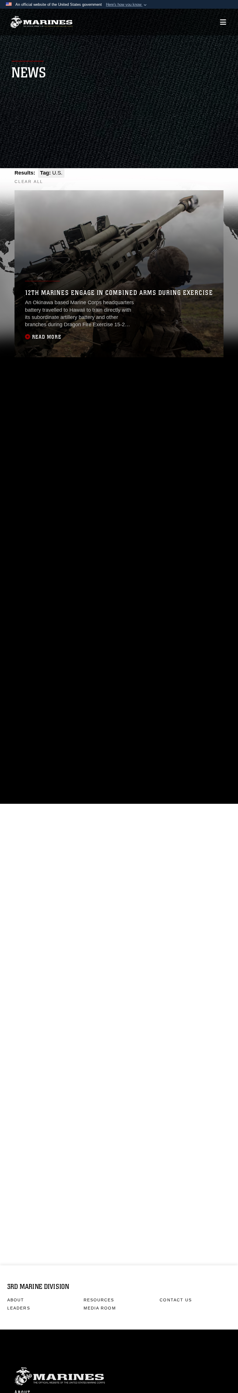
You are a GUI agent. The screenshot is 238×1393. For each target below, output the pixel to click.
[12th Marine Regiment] (192, 179)
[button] (127, 5)
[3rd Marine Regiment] (167, 179)
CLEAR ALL (29, 181)
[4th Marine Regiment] (179, 179)
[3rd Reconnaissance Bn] (204, 179)
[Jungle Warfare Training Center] (217, 179)
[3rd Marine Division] (41, 22)
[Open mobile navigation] (223, 22)
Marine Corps (119, 1375)
